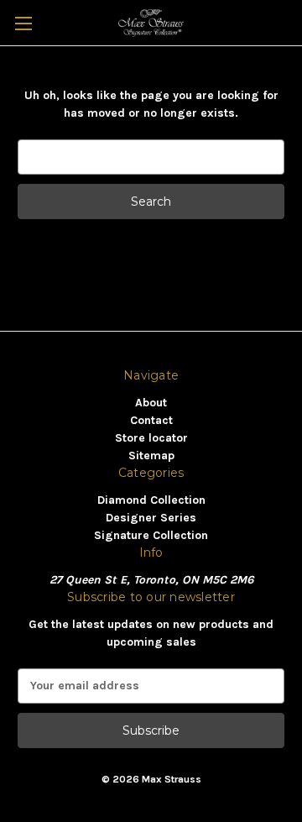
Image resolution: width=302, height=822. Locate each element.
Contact (151, 420)
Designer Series (151, 517)
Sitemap (151, 455)
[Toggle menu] (23, 23)
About (151, 402)
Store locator (151, 438)
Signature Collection (151, 535)
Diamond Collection (151, 500)
